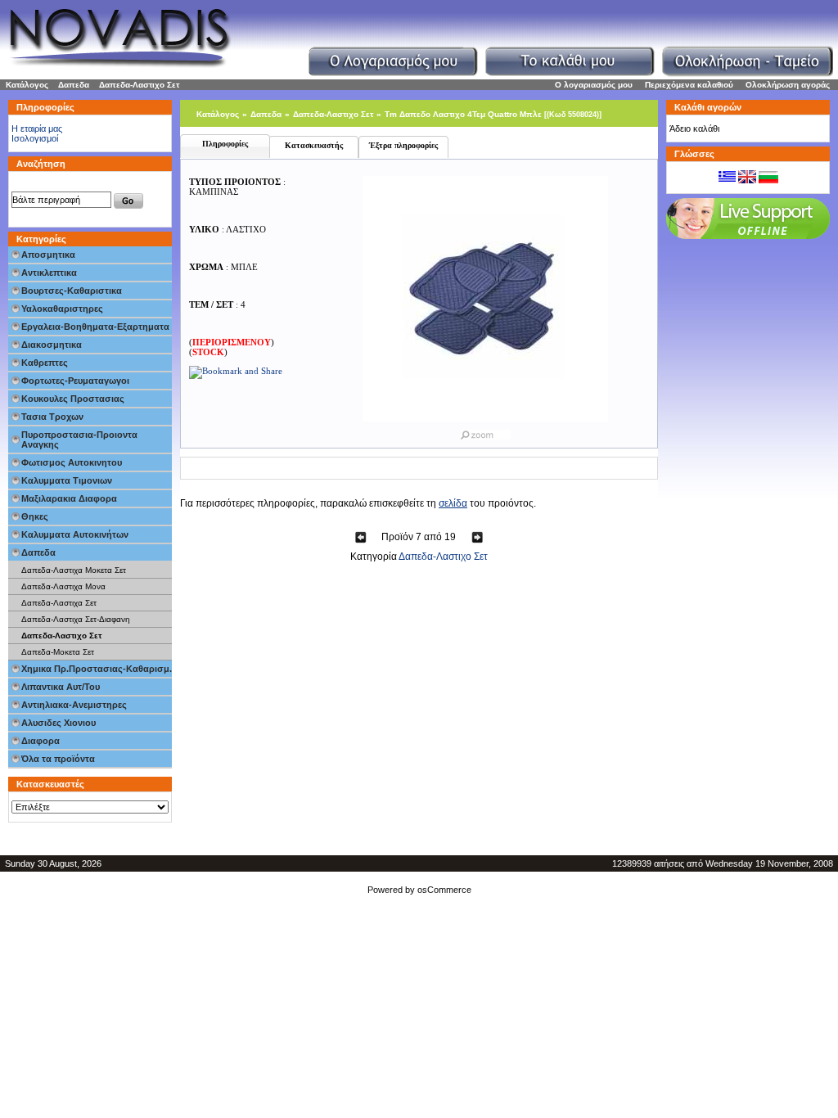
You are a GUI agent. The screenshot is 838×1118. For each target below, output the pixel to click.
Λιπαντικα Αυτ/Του (60, 687)
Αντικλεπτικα (49, 272)
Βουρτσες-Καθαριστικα (71, 290)
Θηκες (34, 516)
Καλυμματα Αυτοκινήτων (74, 534)
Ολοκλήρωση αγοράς (788, 84)
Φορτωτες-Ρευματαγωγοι (75, 380)
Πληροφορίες (225, 143)
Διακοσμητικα (51, 344)
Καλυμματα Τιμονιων (66, 480)
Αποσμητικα (48, 254)
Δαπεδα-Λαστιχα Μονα (63, 586)
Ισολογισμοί (34, 138)
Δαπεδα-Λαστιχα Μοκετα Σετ (73, 570)
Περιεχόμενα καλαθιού (689, 84)
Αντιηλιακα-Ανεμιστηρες (74, 705)
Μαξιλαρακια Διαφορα (69, 498)
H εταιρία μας (36, 128)
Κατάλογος (27, 84)
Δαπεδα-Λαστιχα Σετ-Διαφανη (75, 619)
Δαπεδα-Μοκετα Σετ (57, 651)
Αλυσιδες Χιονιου (58, 723)
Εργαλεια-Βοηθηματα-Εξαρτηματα (95, 326)
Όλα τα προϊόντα (58, 759)
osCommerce (444, 890)
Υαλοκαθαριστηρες (62, 308)
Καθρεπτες (44, 362)
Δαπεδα (73, 84)
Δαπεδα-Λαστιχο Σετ (139, 84)
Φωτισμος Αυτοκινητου (71, 462)
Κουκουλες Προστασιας (72, 398)
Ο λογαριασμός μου (594, 84)
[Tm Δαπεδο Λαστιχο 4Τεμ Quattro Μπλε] (485, 431)
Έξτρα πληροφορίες (403, 145)
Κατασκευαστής (314, 145)
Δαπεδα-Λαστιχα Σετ (59, 602)
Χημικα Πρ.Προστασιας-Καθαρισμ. (96, 669)
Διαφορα (40, 741)
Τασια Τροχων (52, 417)
